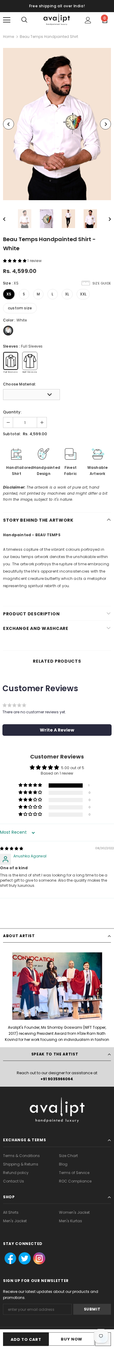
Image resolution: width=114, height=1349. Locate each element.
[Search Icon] (24, 20)
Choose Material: (19, 384)
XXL (83, 294)
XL (67, 294)
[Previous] (8, 124)
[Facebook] (8, 1258)
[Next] (105, 124)
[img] (11, 848)
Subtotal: (12, 433)
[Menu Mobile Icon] (6, 20)
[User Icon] (88, 20)
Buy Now (71, 1339)
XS (8, 294)
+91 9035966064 (56, 1079)
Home (8, 36)
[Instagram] (38, 1258)
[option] (57, 124)
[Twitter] (22, 1258)
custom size (20, 308)
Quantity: (12, 412)
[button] (15, 260)
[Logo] (57, 19)
